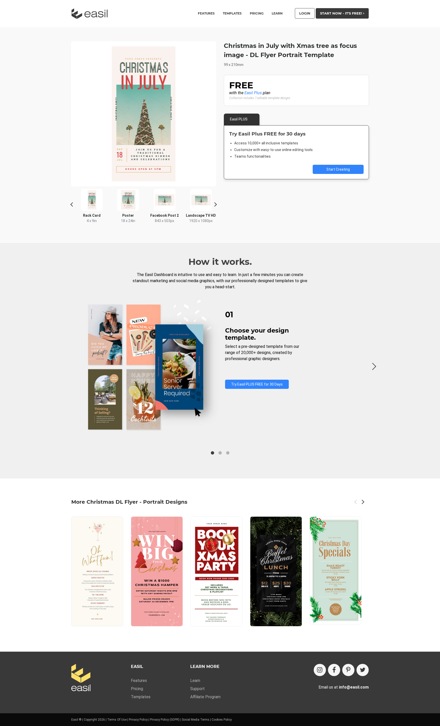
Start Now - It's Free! (341, 13)
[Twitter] (362, 670)
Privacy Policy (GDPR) (165, 719)
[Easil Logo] (91, 13)
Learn (277, 13)
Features (139, 680)
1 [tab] (212, 453)
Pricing (257, 13)
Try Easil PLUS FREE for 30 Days (257, 384)
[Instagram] (320, 670)
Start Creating (338, 169)
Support (197, 688)
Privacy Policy (138, 719)
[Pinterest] (348, 670)
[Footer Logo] (80, 678)
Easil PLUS (239, 119)
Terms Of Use (117, 719)
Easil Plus (253, 92)
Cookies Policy (222, 719)
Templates (140, 696)
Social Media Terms (195, 719)
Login (304, 13)
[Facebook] (334, 670)
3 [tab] (227, 453)
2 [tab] (220, 453)
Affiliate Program (205, 696)
